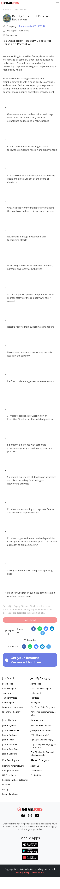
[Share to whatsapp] (39, 628)
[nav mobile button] (57, 3)
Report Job (10, 632)
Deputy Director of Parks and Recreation (32, 606)
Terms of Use (37, 872)
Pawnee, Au (12, 35)
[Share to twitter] (42, 633)
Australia (7, 9)
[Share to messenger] (46, 628)
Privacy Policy (22, 872)
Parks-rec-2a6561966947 (32, 26)
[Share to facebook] (33, 628)
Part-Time (24, 30)
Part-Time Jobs (20, 9)
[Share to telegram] (52, 628)
